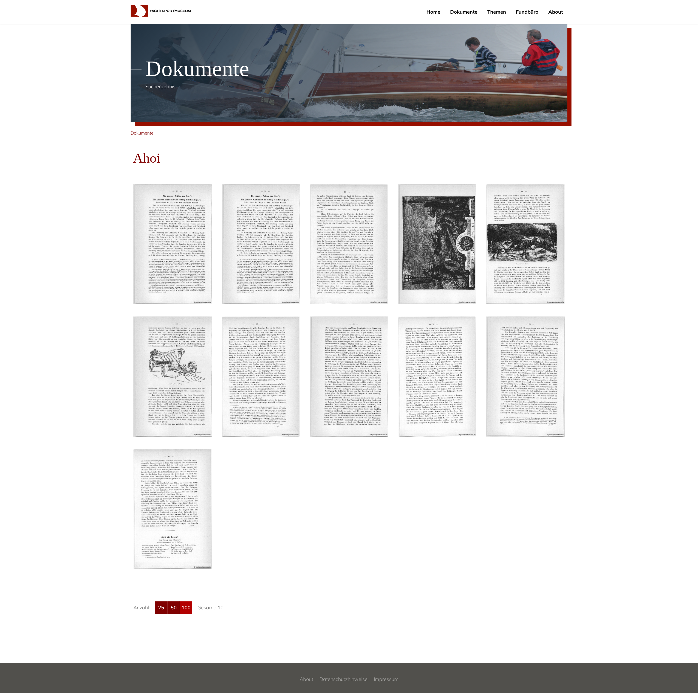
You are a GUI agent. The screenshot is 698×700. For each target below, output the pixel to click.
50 (174, 607)
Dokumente (463, 12)
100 (186, 607)
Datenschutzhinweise (344, 679)
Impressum (386, 679)
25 (161, 607)
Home (433, 12)
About (555, 12)
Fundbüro (527, 12)
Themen (496, 12)
